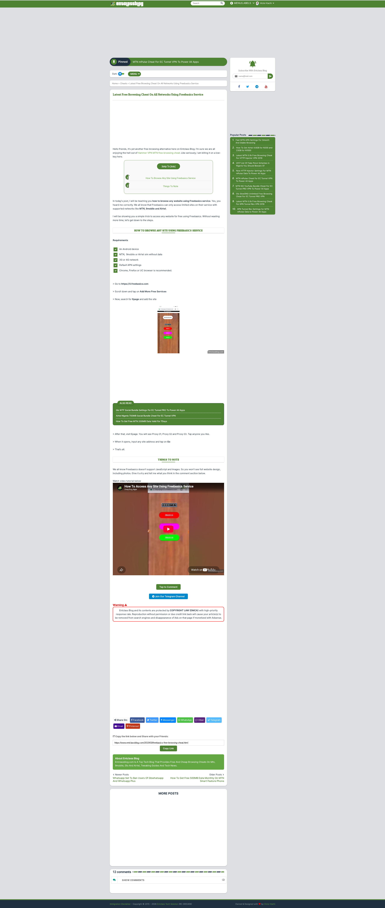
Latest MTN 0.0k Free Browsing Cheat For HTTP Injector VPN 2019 (254, 156)
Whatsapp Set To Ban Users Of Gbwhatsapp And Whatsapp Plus (138, 779)
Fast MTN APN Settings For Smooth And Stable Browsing (252, 141)
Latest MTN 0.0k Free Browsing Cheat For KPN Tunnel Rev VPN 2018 (254, 202)
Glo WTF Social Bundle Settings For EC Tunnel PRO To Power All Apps (150, 410)
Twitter (153, 720)
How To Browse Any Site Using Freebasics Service (171, 178)
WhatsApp (186, 720)
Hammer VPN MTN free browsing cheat (159, 152)
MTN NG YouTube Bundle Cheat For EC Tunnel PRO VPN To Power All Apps (254, 187)
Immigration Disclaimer (120, 904)
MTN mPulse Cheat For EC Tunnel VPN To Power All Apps (166, 61)
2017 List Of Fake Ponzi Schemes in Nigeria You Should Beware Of (253, 164)
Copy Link (168, 748)
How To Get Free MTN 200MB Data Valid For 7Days (141, 421)
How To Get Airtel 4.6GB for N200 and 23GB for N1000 (254, 149)
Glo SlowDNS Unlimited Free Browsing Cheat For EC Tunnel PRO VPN (254, 195)
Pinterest (133, 726)
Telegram (215, 720)
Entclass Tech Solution (167, 904)
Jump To (169, 166)
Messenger (168, 720)
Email (120, 726)
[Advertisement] (192, 32)
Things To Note (170, 186)
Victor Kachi (269, 904)
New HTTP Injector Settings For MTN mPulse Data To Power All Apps (253, 172)
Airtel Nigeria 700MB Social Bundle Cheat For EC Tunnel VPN (146, 415)
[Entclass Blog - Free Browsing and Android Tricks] (126, 4)
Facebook (137, 720)
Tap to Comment (168, 586)
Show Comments (133, 880)
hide (173, 166)
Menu (135, 73)
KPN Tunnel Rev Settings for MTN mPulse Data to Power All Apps (253, 210)
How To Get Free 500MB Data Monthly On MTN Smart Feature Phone (197, 779)
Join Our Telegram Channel (169, 596)
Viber (201, 720)
